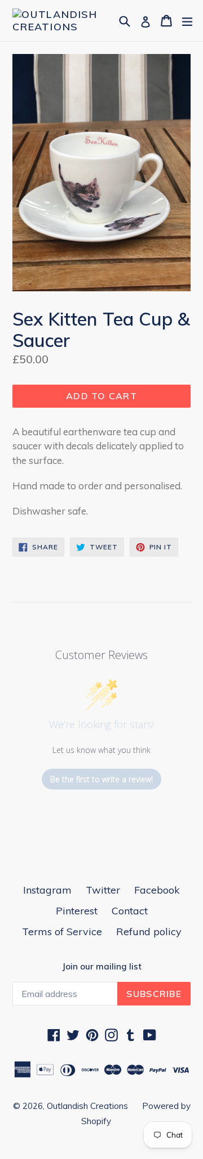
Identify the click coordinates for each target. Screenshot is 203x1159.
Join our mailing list (102, 967)
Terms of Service (62, 931)
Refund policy (149, 931)
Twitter (103, 889)
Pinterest (77, 910)
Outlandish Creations (87, 1106)
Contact (130, 910)
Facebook (157, 889)
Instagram (47, 889)
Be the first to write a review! (101, 779)
